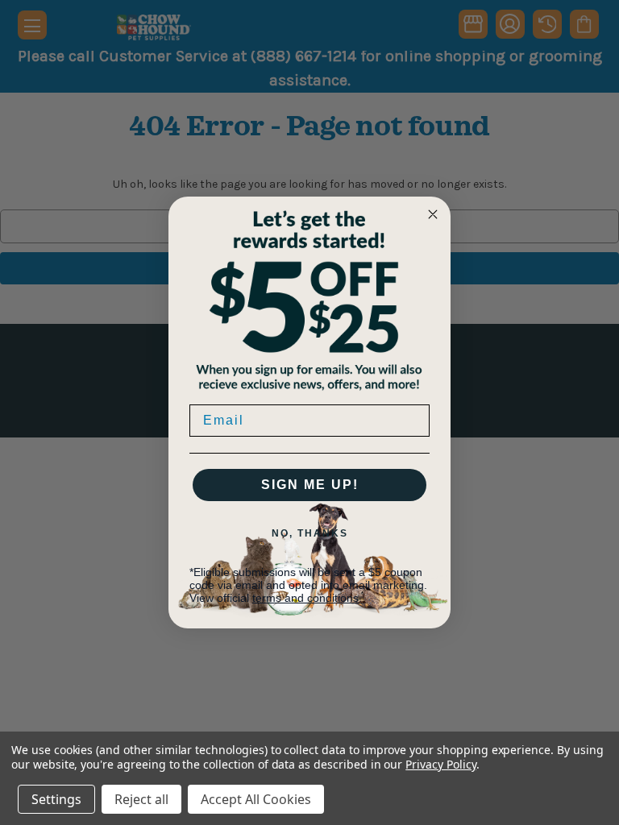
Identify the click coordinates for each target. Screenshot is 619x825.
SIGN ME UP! (310, 484)
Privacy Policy (440, 764)
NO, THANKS (310, 533)
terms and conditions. (307, 597)
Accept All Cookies (256, 799)
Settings (56, 799)
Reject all (141, 799)
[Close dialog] (432, 214)
